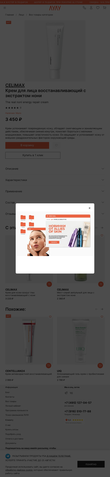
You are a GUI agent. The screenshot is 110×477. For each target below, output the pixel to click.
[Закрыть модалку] (89, 208)
